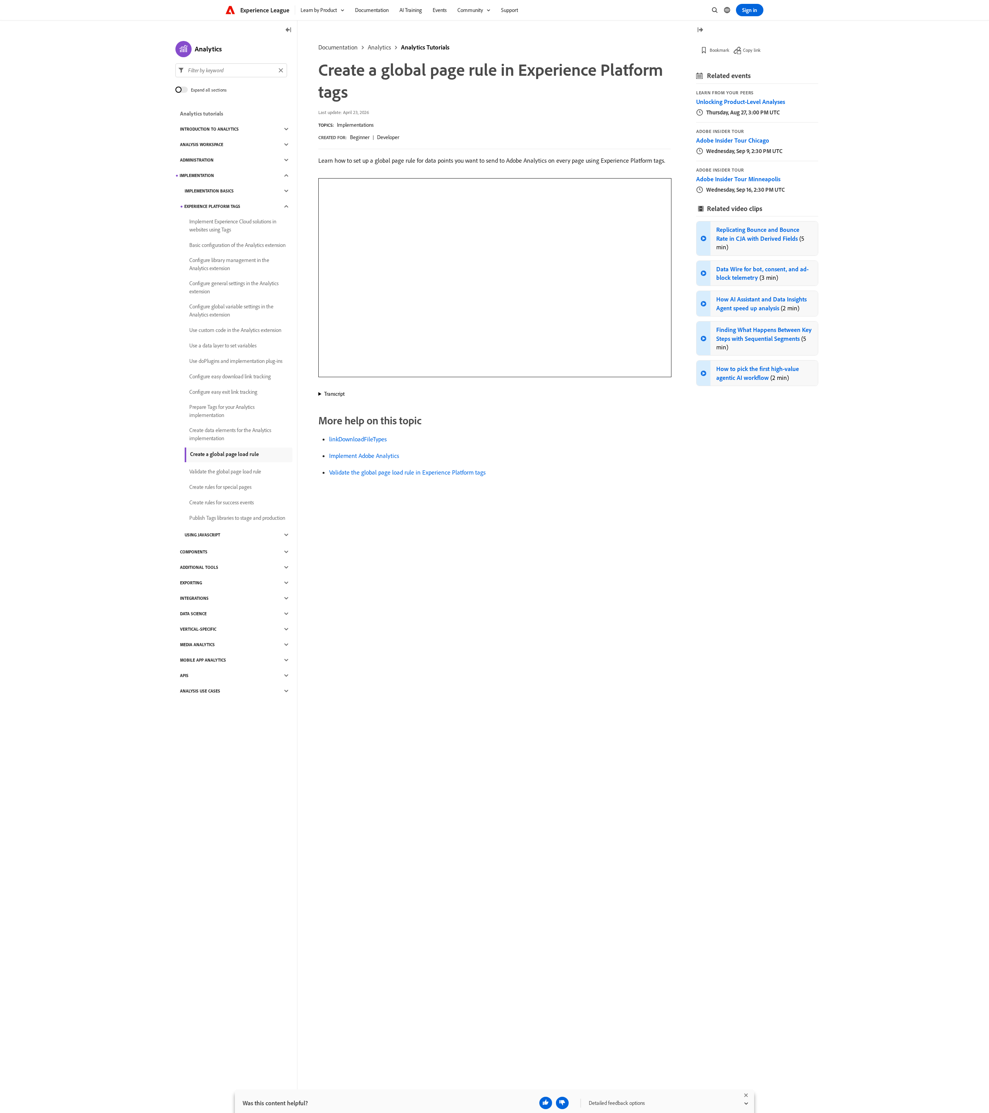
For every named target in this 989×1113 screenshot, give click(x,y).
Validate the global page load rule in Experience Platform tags (407, 472)
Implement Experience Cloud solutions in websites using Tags (232, 225)
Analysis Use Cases (200, 691)
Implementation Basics (209, 191)
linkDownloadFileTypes (358, 439)
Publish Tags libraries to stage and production (237, 517)
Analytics (379, 47)
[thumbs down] (562, 1103)
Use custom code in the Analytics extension (235, 330)
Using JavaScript (202, 535)
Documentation (338, 47)
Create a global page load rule (224, 454)
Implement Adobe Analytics (364, 455)
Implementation (197, 175)
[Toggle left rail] (288, 30)
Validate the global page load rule (225, 471)
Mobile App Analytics (203, 660)
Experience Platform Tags (212, 206)
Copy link (752, 50)
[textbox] (231, 70)
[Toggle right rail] (700, 30)
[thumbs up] (545, 1103)
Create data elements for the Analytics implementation (230, 434)
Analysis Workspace (201, 144)
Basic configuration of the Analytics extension (237, 245)
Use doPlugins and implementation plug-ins (235, 360)
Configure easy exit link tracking (223, 391)
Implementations (355, 124)
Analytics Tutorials (425, 47)
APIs (184, 675)
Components (193, 552)
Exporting (191, 582)
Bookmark (719, 50)
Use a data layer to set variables (223, 345)
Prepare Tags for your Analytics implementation (222, 411)
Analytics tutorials (201, 113)
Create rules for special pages (220, 486)
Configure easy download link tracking (230, 376)
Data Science (193, 613)
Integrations (194, 598)
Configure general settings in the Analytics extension (234, 287)
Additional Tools (199, 567)
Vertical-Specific (198, 629)
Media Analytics (197, 644)
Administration (197, 160)
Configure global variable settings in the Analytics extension (231, 310)
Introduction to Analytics (209, 129)
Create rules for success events (221, 502)
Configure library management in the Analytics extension (229, 264)
